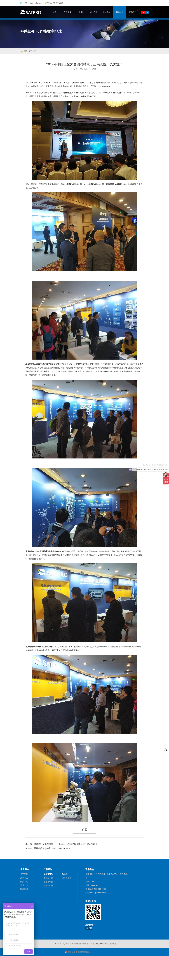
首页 (25, 51)
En (147, 12)
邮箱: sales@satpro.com (95, 893)
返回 (84, 829)
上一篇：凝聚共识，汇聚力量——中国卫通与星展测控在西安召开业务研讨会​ (61, 844)
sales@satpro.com (36, 3)
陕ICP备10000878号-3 (101, 944)
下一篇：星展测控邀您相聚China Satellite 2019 (47, 848)
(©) (64, 944)
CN (143, 12)
